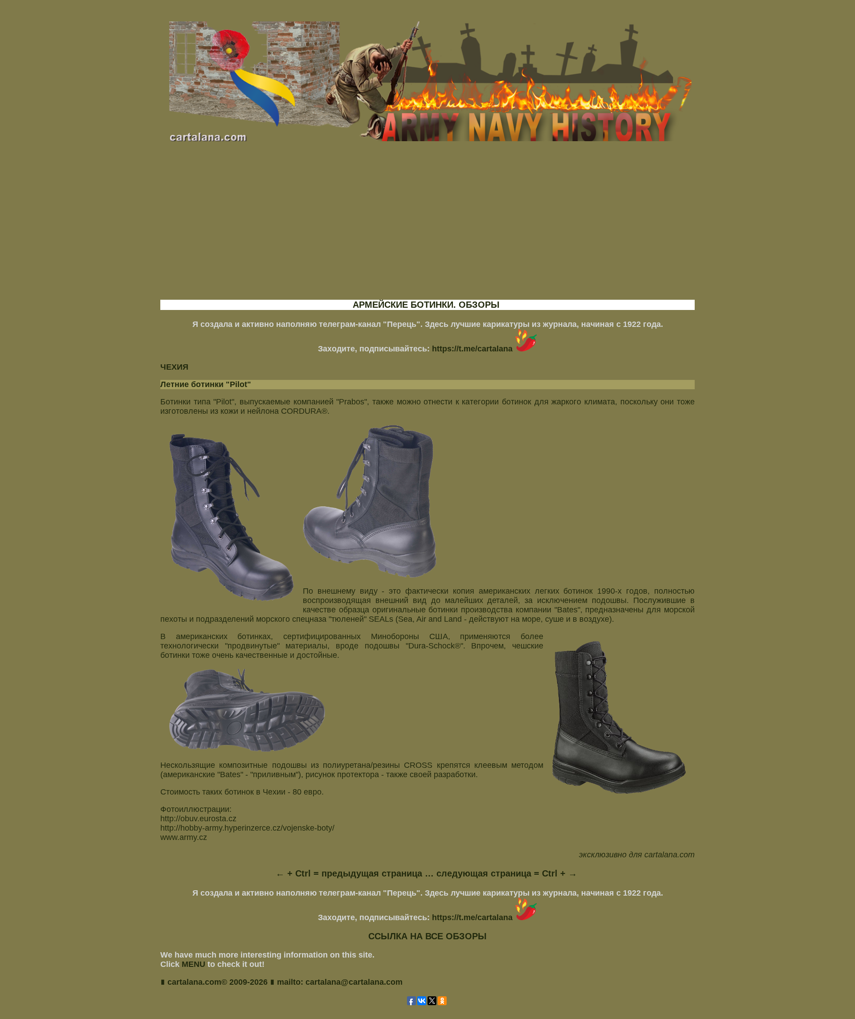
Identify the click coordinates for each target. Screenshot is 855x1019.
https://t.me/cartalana (473, 348)
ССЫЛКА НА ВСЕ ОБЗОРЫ (427, 936)
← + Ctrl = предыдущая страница (349, 873)
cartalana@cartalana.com (354, 982)
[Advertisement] (427, 228)
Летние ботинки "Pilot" (205, 384)
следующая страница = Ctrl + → (506, 873)
